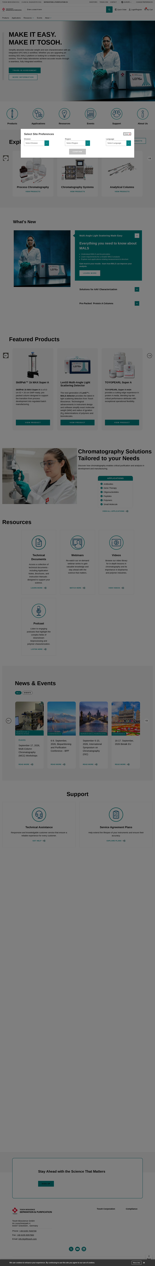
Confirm (77, 152)
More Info (136, 1263)
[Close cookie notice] (144, 1262)
